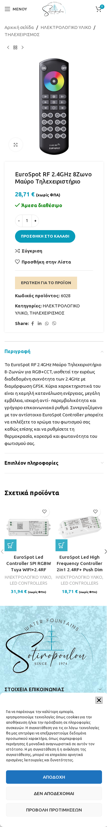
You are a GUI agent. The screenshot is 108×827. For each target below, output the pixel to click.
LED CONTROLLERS (28, 583)
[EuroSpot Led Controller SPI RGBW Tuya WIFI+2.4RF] (28, 527)
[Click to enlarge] (15, 144)
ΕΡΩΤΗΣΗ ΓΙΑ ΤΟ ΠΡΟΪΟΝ (46, 283)
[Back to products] (15, 47)
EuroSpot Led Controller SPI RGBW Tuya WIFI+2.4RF (28, 563)
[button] (99, 700)
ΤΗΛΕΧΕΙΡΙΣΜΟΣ (22, 34)
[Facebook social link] (32, 324)
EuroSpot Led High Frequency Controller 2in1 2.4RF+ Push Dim (80, 563)
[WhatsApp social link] (46, 324)
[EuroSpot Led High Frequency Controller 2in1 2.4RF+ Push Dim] (80, 527)
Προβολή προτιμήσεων (54, 809)
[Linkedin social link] (39, 324)
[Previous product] (8, 47)
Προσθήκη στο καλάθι (45, 236)
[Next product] (22, 47)
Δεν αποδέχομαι (54, 793)
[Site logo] (54, 8)
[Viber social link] (54, 324)
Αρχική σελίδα (19, 27)
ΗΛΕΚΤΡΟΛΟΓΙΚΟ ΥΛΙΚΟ (65, 27)
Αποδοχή (54, 777)
